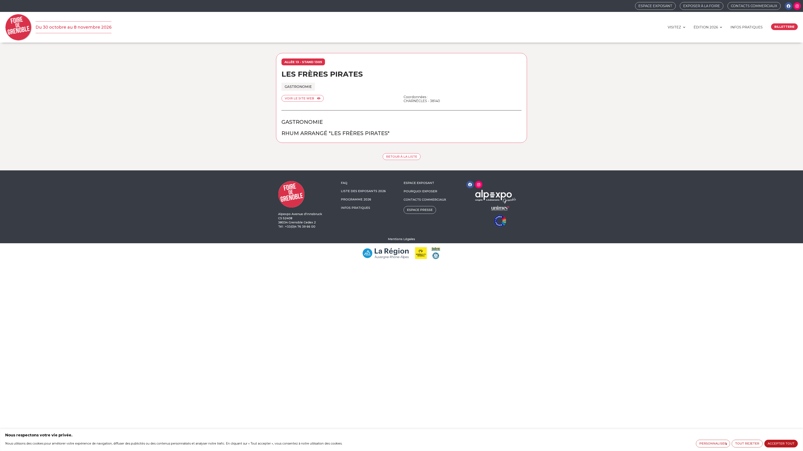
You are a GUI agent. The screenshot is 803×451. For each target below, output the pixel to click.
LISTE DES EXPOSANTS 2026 (363, 191)
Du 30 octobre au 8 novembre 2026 (73, 27)
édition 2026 (706, 27)
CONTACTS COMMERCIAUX (425, 199)
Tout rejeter (747, 443)
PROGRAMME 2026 (356, 199)
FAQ (344, 183)
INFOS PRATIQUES (355, 208)
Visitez (674, 27)
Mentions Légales (401, 239)
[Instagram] (797, 6)
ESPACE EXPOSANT (419, 183)
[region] (401, 440)
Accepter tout (781, 443)
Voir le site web (300, 98)
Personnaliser (713, 443)
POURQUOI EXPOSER (420, 191)
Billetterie (784, 27)
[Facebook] (788, 6)
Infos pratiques (746, 27)
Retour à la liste (401, 156)
